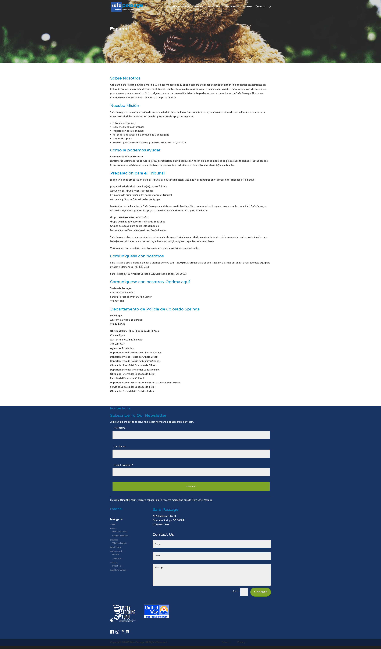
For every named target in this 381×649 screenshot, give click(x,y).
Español (119, 29)
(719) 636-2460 (161, 525)
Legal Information (118, 570)
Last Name (119, 447)
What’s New (214, 7)
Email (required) (123, 465)
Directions (117, 566)
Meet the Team (119, 531)
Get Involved (232, 7)
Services (199, 7)
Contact (260, 7)
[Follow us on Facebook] (112, 633)
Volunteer (116, 558)
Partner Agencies (120, 536)
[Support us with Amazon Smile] (122, 633)
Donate (247, 7)
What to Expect (119, 543)
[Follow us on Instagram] (117, 633)
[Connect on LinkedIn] (127, 633)
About (187, 7)
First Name (120, 428)
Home (176, 7)
